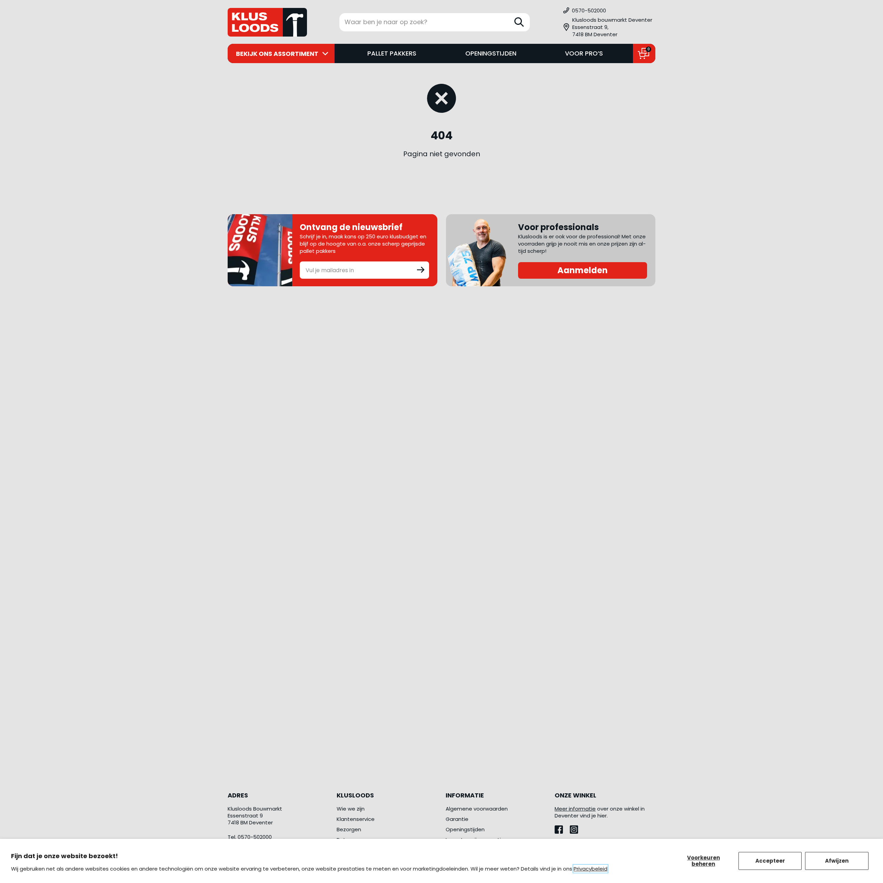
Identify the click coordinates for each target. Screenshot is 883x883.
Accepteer (770, 860)
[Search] (519, 22)
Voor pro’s (584, 53)
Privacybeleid (590, 868)
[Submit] (421, 269)
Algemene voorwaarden (477, 808)
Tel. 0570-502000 (250, 837)
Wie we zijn (351, 808)
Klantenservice (356, 819)
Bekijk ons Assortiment (277, 53)
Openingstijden (490, 53)
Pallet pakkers (391, 53)
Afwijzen (837, 860)
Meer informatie (575, 808)
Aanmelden (582, 270)
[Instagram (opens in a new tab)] (577, 827)
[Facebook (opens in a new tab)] (562, 827)
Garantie (457, 819)
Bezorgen (349, 829)
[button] (608, 27)
